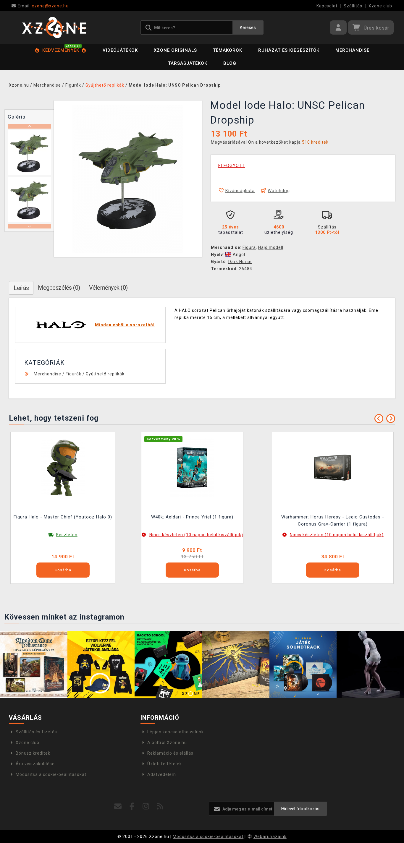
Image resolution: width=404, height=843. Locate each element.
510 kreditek (315, 142)
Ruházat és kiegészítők (288, 50)
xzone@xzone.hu (43, 6)
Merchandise (352, 50)
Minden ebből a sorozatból (125, 324)
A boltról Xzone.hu (167, 742)
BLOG (229, 63)
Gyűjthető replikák (105, 374)
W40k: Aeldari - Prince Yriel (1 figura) (192, 517)
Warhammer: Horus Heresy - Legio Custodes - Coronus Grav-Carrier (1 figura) (332, 520)
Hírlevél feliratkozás (300, 808)
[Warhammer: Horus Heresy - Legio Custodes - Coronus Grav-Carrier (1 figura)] (333, 467)
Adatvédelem (161, 774)
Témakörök (227, 50)
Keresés (248, 27)
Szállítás (353, 6)
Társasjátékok (187, 63)
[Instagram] (146, 806)
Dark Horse (240, 261)
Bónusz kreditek (33, 753)
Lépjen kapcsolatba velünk (175, 731)
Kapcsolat (326, 6)
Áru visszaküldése (35, 763)
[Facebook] (132, 806)
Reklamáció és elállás (170, 753)
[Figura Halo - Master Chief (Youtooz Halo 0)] (63, 467)
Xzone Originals (175, 50)
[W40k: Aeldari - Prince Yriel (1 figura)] (192, 467)
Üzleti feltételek (164, 763)
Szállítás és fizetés (36, 731)
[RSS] (160, 806)
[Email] (118, 806)
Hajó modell (270, 247)
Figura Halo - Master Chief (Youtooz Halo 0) (63, 517)
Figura (249, 247)
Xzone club (380, 6)
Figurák (73, 374)
